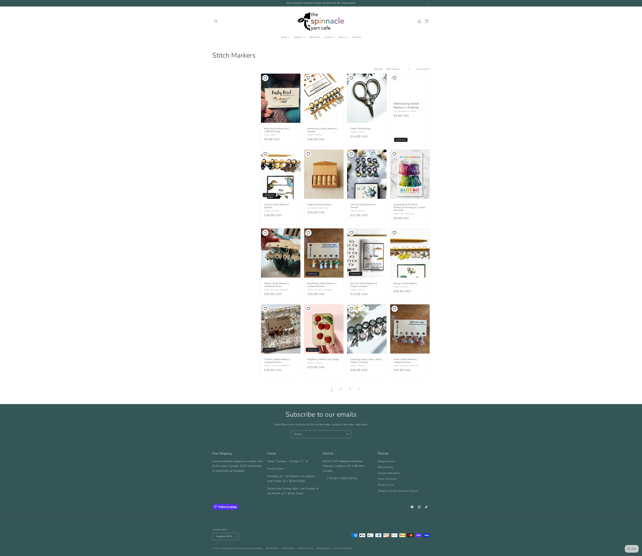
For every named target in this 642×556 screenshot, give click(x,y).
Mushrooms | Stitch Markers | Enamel (322, 130)
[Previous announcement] (213, 3)
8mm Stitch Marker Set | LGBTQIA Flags (276, 130)
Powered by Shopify (253, 548)
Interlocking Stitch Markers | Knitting (406, 105)
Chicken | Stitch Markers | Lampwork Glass (277, 361)
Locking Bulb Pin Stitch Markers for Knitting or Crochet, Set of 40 (410, 207)
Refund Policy (385, 467)
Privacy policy (288, 548)
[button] (216, 21)
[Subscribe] (347, 434)
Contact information (343, 548)
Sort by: (378, 69)
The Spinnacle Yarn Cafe (232, 548)
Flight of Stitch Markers (319, 204)
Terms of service (305, 548)
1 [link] (332, 389)
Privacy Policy (385, 484)
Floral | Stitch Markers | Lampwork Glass (405, 361)
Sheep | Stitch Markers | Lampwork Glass (276, 285)
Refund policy (272, 548)
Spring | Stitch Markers (405, 283)
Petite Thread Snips (360, 128)
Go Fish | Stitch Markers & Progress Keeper (363, 285)
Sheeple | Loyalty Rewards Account (398, 490)
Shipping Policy (386, 461)
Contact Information (389, 473)
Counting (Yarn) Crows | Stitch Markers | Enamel (366, 361)
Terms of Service (387, 479)
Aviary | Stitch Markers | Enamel (276, 206)
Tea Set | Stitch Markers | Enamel (363, 206)
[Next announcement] (428, 3)
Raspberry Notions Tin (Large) (323, 359)
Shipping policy (323, 548)
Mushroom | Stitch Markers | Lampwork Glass (321, 285)
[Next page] (358, 389)
